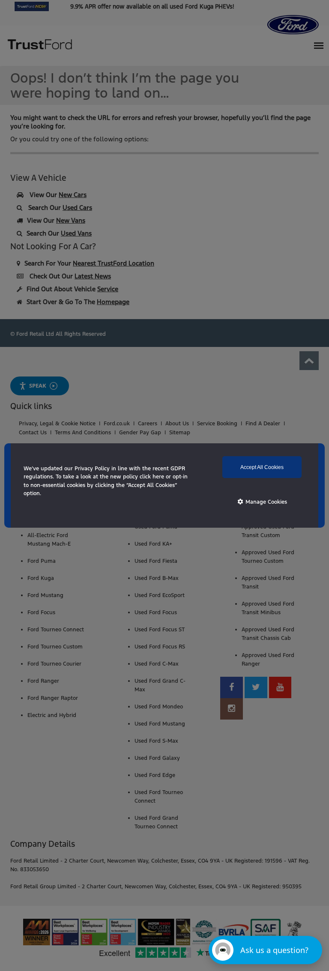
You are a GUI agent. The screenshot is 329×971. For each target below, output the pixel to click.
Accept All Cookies (262, 467)
